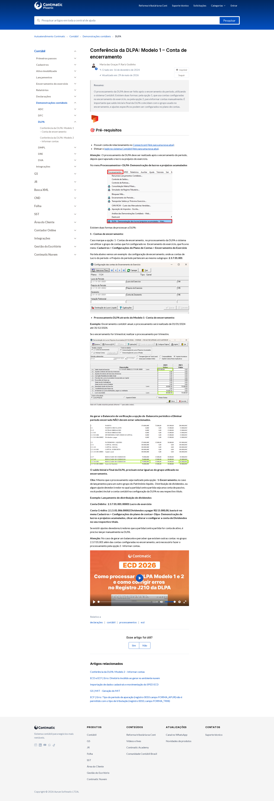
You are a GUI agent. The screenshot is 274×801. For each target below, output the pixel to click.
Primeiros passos (46, 58)
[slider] (124, 601)
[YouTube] (44, 745)
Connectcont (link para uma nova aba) (153, 144)
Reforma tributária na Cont (153, 5)
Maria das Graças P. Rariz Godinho (118, 64)
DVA (40, 160)
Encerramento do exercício (52, 83)
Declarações (43, 96)
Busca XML (41, 190)
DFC (40, 115)
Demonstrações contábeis (97, 36)
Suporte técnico (180, 5)
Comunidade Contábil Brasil (141, 753)
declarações (96, 622)
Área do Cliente (44, 222)
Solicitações (199, 5)
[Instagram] (35, 745)
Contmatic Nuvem (45, 254)
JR (35, 181)
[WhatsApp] (49, 745)
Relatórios (42, 89)
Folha (37, 206)
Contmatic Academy (137, 747)
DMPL (41, 147)
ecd (142, 622)
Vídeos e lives (133, 740)
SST (36, 214)
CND (37, 198)
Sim (134, 645)
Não (144, 645)
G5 (36, 173)
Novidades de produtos (178, 740)
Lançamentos (44, 77)
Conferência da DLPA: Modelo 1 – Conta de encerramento (57, 130)
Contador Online (45, 230)
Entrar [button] (234, 5)
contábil (111, 622)
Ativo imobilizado (46, 70)
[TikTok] (54, 745)
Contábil (73, 36)
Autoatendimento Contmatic (49, 36)
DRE (40, 153)
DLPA (41, 121)
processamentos (128, 622)
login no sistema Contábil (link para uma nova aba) (131, 148)
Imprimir (183, 69)
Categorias (217, 5)
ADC (40, 109)
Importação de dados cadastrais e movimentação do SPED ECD (124, 684)
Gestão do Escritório (47, 246)
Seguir (181, 75)
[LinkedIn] (40, 745)
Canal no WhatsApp (176, 734)
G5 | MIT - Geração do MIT (105, 690)
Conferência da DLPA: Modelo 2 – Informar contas (117, 671)
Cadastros (42, 64)
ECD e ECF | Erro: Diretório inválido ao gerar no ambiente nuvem (125, 678)
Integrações (43, 166)
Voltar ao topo (258, 792)
